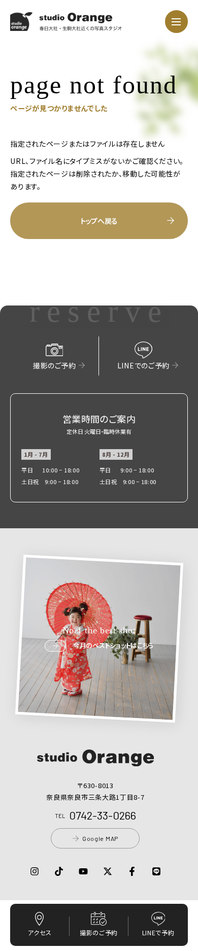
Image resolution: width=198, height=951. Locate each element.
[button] (66, 25)
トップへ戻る (99, 221)
